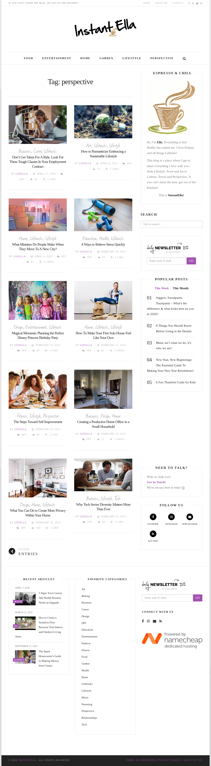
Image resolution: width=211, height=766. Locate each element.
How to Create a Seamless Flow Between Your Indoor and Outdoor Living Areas (38, 627)
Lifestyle (131, 58)
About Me (161, 3)
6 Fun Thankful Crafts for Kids (171, 382)
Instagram (171, 524)
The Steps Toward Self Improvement (38, 422)
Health (104, 238)
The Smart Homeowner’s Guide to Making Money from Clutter (50, 658)
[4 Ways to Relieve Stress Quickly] (103, 214)
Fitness (22, 415)
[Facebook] (189, 3)
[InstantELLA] (105, 27)
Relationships (89, 717)
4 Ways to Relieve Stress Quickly (103, 244)
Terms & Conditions (141, 760)
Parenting (87, 704)
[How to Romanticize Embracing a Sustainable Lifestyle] (103, 121)
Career (37, 151)
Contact (177, 3)
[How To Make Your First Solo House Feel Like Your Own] (103, 300)
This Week (162, 288)
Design (18, 327)
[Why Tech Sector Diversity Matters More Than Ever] (103, 475)
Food (28, 58)
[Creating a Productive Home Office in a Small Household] (103, 389)
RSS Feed (153, 541)
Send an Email (190, 524)
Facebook (153, 524)
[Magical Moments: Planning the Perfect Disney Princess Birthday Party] (38, 300)
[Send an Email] (197, 3)
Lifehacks (50, 151)
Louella (22, 173)
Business (25, 151)
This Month (180, 288)
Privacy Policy (170, 760)
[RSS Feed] (201, 3)
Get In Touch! (156, 482)
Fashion (86, 643)
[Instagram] (193, 3)
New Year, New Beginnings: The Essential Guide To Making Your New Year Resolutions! (170, 364)
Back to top (193, 760)
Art (88, 145)
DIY (84, 623)
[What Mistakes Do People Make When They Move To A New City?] (38, 214)
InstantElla (28, 760)
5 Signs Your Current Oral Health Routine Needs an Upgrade (50, 598)
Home (146, 3)
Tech (117, 498)
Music (85, 697)
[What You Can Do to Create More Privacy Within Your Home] (38, 478)
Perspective (162, 58)
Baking (86, 596)
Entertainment (56, 58)
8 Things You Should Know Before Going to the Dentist (169, 328)
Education (90, 238)
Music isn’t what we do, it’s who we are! (169, 345)
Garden (106, 58)
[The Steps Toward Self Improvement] (38, 389)
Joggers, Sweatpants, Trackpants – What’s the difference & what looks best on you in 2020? (170, 305)
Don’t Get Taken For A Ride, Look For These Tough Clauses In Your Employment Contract (37, 161)
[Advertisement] (175, 429)
